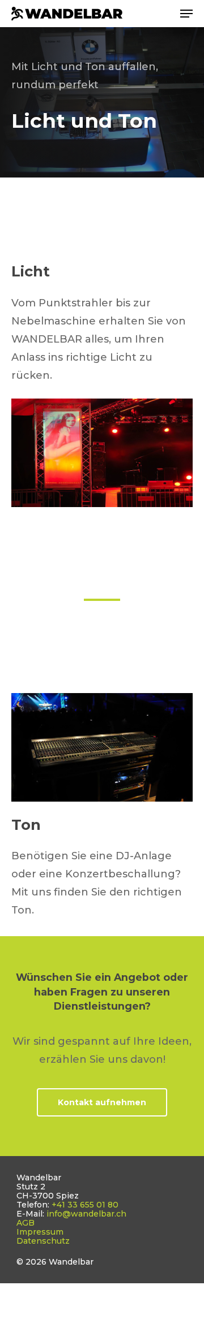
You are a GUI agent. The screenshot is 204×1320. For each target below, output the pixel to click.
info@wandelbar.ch (86, 1214)
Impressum (39, 1232)
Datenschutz (43, 1241)
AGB (25, 1223)
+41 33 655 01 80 (85, 1205)
